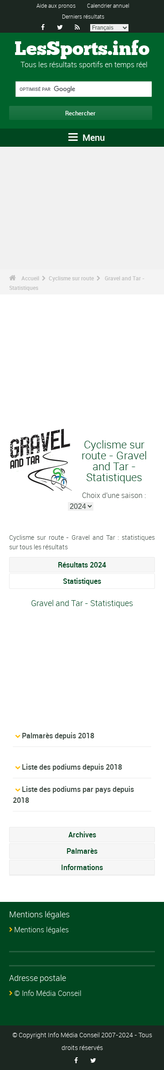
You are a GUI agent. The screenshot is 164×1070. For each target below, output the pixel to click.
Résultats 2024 (82, 565)
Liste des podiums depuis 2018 (72, 767)
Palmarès (82, 851)
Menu (92, 137)
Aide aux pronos (56, 5)
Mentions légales (41, 930)
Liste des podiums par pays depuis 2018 (73, 794)
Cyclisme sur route (71, 278)
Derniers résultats (83, 16)
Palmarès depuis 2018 (58, 736)
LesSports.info (82, 49)
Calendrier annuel (108, 5)
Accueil (30, 278)
